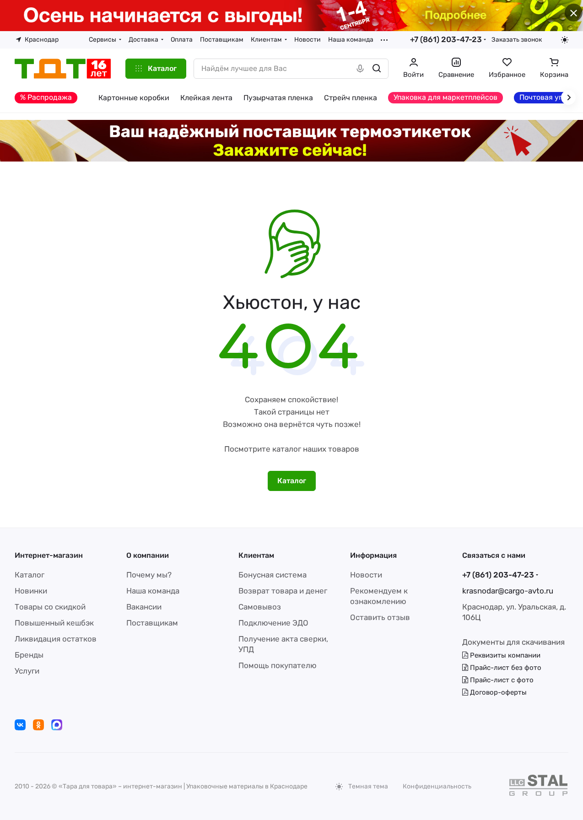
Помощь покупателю (277, 665)
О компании (147, 555)
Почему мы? (149, 574)
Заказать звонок (516, 39)
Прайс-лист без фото (504, 668)
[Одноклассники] (38, 724)
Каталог (29, 574)
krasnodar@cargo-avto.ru (507, 590)
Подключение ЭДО (273, 622)
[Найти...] (377, 69)
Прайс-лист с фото (501, 680)
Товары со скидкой (50, 606)
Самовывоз (259, 606)
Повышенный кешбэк (54, 622)
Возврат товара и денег (282, 590)
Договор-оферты (497, 692)
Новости (366, 574)
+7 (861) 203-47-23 (446, 39)
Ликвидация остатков (56, 638)
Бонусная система (272, 574)
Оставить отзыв (380, 617)
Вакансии (144, 606)
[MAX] (56, 724)
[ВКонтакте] (20, 724)
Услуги (27, 670)
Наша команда (152, 590)
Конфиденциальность (437, 786)
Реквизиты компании (504, 655)
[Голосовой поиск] (360, 68)
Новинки (31, 590)
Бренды (29, 654)
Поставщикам (152, 622)
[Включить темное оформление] (564, 39)
